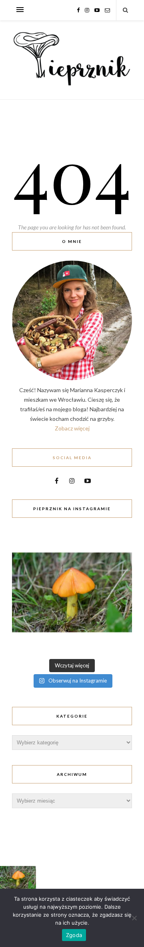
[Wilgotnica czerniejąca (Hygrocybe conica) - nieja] (72, 592)
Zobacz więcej (72, 428)
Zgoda (74, 935)
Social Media (72, 457)
